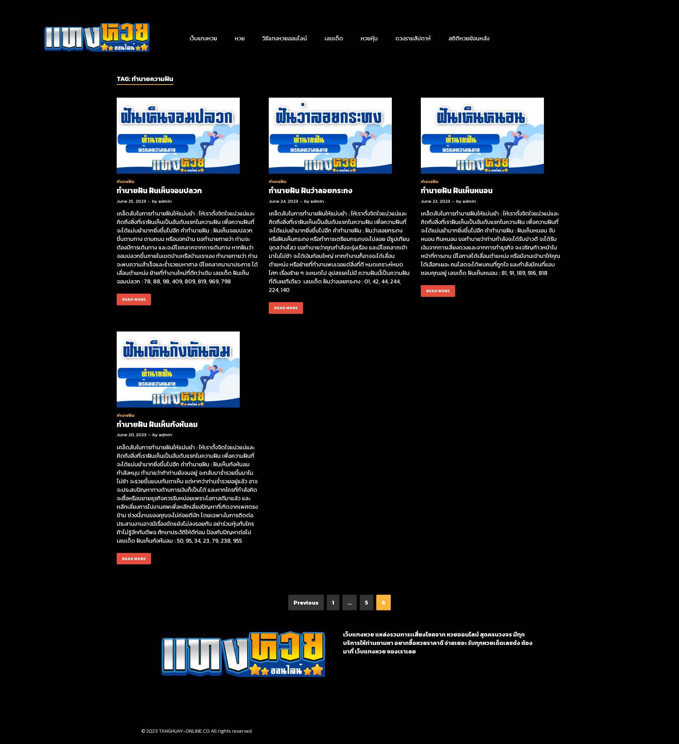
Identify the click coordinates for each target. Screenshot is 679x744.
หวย (240, 38)
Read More (131, 298)
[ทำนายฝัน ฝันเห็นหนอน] (491, 137)
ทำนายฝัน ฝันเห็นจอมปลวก (159, 190)
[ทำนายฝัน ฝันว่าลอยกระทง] (339, 137)
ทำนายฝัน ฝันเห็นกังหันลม (157, 424)
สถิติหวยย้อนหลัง (468, 38)
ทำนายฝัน (125, 181)
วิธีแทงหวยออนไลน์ (284, 38)
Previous (306, 602)
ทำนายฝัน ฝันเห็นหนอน (457, 190)
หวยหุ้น (369, 38)
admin (165, 201)
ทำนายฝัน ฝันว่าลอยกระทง (310, 190)
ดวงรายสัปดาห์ (413, 38)
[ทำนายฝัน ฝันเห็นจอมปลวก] (187, 137)
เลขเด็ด (334, 38)
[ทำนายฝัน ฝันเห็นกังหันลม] (187, 370)
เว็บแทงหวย (203, 38)
